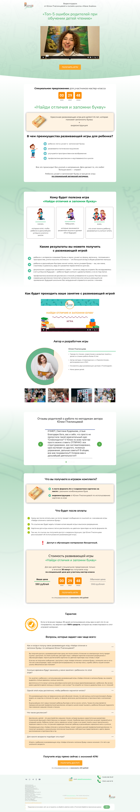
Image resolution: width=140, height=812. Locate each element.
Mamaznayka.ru (71, 795)
